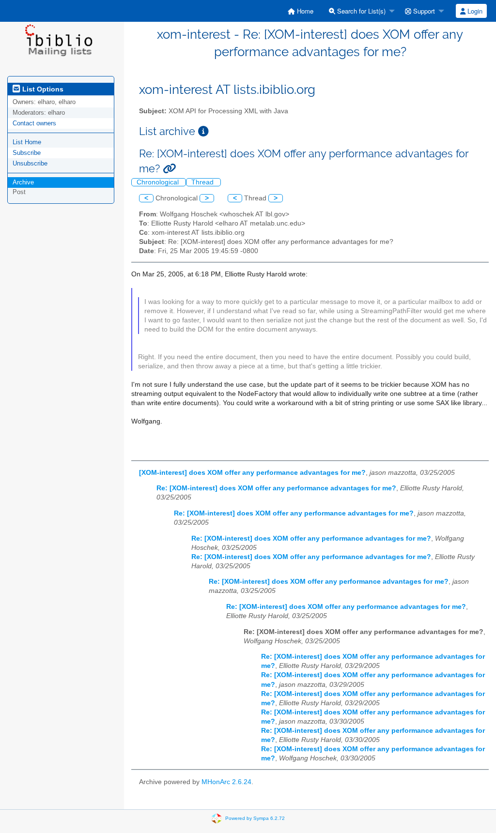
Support (423, 10)
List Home (27, 142)
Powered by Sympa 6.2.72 (255, 818)
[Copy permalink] (169, 169)
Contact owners (34, 123)
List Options (41, 89)
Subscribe (27, 152)
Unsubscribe (30, 163)
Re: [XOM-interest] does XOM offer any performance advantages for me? (276, 488)
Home (304, 10)
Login (473, 10)
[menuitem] (300, 11)
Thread (203, 182)
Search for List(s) (360, 10)
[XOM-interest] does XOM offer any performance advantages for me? (252, 472)
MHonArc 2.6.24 (226, 782)
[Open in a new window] (203, 131)
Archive (23, 182)
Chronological (159, 182)
